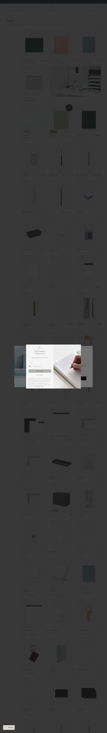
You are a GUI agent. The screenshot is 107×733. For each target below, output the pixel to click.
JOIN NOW (39, 371)
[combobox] (31, 366)
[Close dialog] (79, 346)
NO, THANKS (40, 375)
